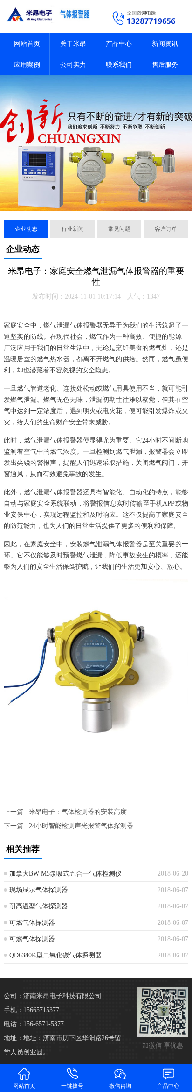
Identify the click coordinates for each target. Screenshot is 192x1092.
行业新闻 (73, 229)
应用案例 (27, 64)
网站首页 (27, 43)
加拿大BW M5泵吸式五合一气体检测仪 (65, 873)
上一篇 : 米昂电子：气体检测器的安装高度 (65, 811)
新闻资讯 (165, 43)
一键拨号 (72, 1086)
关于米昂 (73, 43)
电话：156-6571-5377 (34, 1024)
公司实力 (73, 64)
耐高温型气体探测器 (38, 906)
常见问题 (119, 229)
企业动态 (26, 229)
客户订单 (166, 229)
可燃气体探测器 (32, 922)
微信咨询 (120, 1086)
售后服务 (165, 64)
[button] (92, 202)
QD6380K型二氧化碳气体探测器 (55, 955)
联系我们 (119, 64)
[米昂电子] (48, 14)
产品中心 (119, 43)
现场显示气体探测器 (38, 889)
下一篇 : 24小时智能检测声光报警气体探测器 (68, 825)
